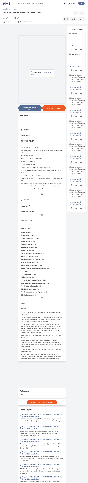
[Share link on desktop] (75, 13)
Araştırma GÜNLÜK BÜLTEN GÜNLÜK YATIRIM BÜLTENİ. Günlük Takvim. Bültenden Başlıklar (42, 415)
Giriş (81, 3)
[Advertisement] (10, 52)
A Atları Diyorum (75, 66)
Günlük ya (73, 45)
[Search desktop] (64, 3)
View (22, 395)
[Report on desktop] (82, 13)
